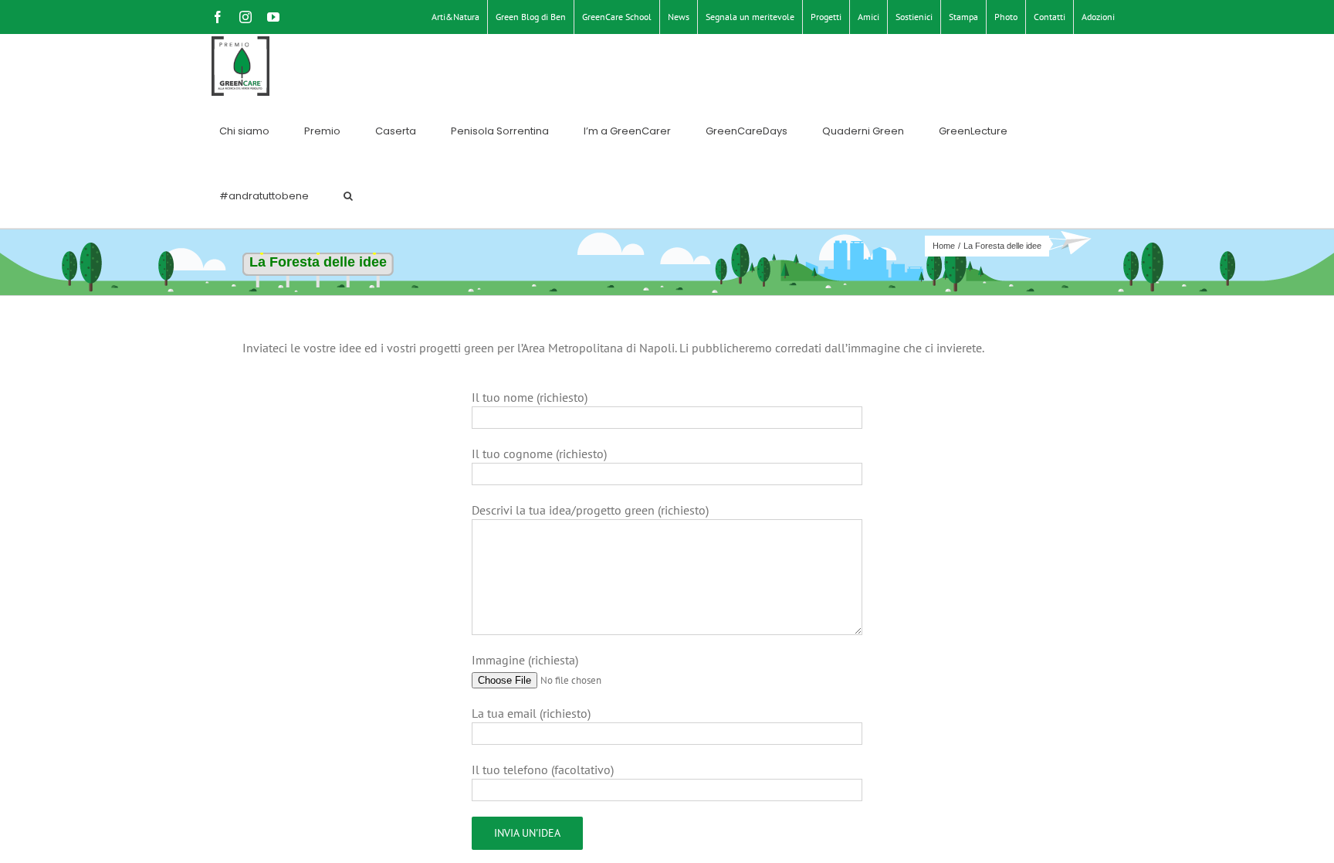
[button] (348, 195)
